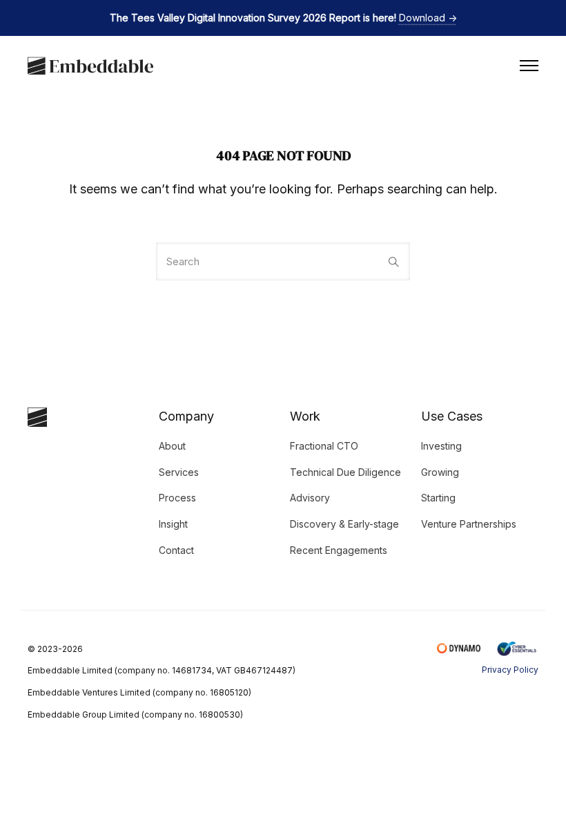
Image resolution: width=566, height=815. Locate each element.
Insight (173, 524)
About (172, 446)
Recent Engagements (338, 550)
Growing (440, 472)
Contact (176, 550)
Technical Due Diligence (345, 472)
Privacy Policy (510, 669)
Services (179, 472)
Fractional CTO (324, 446)
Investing (441, 446)
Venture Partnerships (468, 524)
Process (177, 498)
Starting (438, 498)
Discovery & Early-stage (344, 524)
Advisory (310, 498)
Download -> (428, 17)
